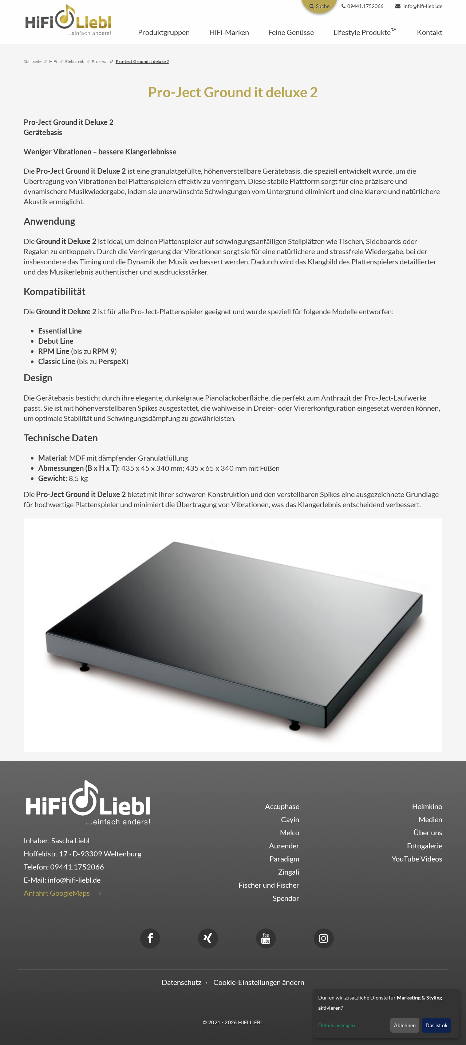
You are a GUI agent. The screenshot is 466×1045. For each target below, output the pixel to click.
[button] (164, 32)
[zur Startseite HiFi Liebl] (88, 801)
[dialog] (386, 1013)
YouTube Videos (417, 858)
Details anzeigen (336, 1025)
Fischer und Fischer (268, 884)
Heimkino (427, 806)
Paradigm (284, 858)
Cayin (290, 819)
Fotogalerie (424, 845)
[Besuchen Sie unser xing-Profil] (207, 937)
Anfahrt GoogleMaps (57, 892)
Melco (289, 832)
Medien (430, 819)
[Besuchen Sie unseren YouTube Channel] (265, 937)
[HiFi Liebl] (68, 19)
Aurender (284, 845)
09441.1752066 (77, 866)
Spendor (286, 898)
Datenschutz (181, 982)
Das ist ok (436, 1025)
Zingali (288, 871)
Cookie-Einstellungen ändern (258, 982)
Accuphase (282, 806)
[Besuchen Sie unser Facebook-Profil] (150, 937)
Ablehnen (405, 1025)
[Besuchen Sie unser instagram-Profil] (323, 937)
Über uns (428, 832)
